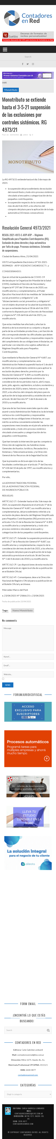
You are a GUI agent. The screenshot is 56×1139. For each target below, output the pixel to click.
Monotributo (10, 89)
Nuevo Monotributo (22, 610)
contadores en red (29, 1132)
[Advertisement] (28, 905)
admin (25, 135)
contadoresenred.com (28, 1075)
